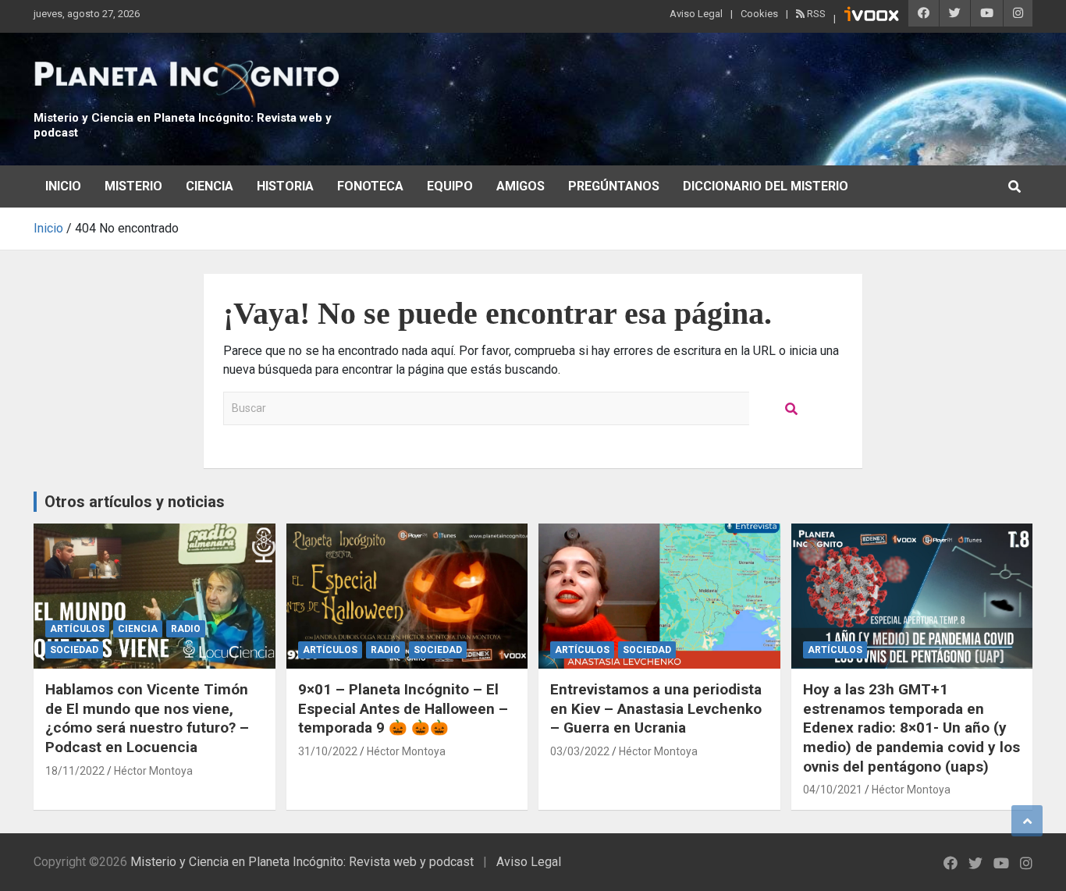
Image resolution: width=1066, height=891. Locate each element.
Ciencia (209, 186)
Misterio (133, 186)
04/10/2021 (832, 789)
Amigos (520, 186)
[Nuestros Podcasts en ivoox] (872, 16)
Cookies (759, 14)
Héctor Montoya (153, 771)
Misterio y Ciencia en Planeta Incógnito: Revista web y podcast (302, 861)
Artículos (77, 628)
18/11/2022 (75, 771)
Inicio (63, 186)
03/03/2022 (579, 751)
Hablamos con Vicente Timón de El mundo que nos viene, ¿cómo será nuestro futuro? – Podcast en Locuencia (147, 718)
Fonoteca (370, 186)
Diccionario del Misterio (765, 186)
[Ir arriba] (1027, 820)
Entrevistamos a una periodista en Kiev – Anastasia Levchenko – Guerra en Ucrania (656, 708)
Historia (285, 186)
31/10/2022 (327, 751)
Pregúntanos (613, 186)
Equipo (450, 186)
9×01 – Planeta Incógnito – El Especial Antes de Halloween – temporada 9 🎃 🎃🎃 (403, 708)
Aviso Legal (696, 14)
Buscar (792, 408)
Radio (186, 628)
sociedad (74, 649)
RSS (815, 14)
